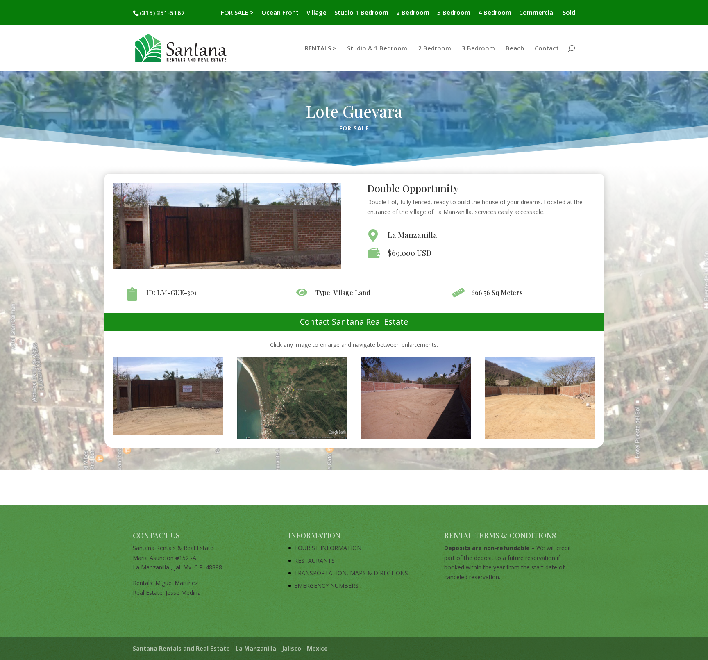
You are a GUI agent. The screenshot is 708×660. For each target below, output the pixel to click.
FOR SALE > (237, 12)
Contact (547, 48)
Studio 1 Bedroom (361, 12)
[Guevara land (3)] (540, 439)
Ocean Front (280, 12)
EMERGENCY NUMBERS (326, 585)
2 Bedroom (412, 12)
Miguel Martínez (176, 583)
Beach (515, 48)
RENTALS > (320, 48)
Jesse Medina (183, 592)
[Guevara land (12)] (292, 439)
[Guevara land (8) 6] (416, 439)
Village (316, 12)
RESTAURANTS (314, 560)
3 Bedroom (453, 12)
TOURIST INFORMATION (327, 548)
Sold (569, 12)
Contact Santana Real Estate (354, 321)
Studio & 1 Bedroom (377, 48)
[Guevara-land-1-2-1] (168, 434)
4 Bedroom (494, 12)
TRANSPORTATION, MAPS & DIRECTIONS (351, 573)
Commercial (537, 12)
